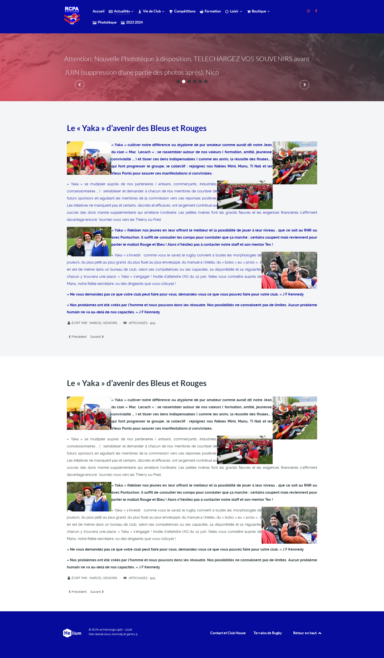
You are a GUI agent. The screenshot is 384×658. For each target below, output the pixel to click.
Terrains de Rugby (268, 633)
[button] (178, 81)
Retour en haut (305, 633)
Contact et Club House (228, 633)
